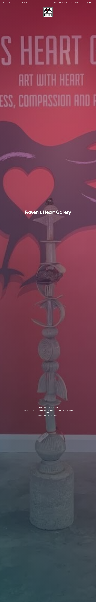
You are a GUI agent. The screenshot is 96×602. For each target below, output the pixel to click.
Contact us (25, 2)
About (10, 2)
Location (17, 2)
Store (4, 2)
